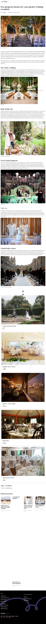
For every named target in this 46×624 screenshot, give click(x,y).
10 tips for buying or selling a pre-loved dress (28, 507)
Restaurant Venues (4, 606)
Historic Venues (3, 601)
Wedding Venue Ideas (27, 598)
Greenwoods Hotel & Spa (9, 326)
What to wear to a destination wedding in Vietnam (5, 507)
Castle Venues (3, 595)
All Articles (25, 596)
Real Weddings (26, 600)
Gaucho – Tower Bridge (9, 403)
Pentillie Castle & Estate (9, 366)
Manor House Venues (4, 604)
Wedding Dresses (9, 488)
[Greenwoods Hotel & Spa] (23, 309)
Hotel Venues (3, 603)
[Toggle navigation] (2, 2)
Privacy (16, 616)
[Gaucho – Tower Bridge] (23, 387)
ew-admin (4, 12)
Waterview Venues (4, 608)
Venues (2, 593)
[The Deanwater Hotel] (23, 461)
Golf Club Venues (4, 599)
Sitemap (12, 616)
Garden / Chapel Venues (5, 597)
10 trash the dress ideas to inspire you (16, 583)
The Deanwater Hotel (8, 477)
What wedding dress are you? (39, 506)
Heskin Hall (6, 440)
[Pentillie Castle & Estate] (23, 348)
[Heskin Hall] (23, 424)
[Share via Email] (23, 294)
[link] (1, 617)
